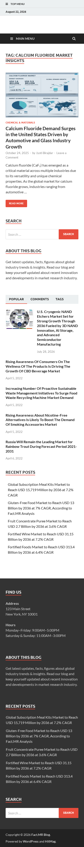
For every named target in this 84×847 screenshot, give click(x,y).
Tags (60, 299)
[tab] (16, 299)
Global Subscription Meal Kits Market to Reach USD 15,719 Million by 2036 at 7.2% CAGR (40, 489)
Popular (16, 299)
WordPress (31, 841)
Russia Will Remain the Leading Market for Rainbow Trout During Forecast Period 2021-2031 (41, 446)
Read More (15, 202)
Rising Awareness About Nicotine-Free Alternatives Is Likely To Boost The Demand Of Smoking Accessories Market (40, 420)
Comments (39, 299)
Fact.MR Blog (40, 835)
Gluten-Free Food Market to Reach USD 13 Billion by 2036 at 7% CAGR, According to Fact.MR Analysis (41, 508)
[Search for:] (42, 234)
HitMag (50, 841)
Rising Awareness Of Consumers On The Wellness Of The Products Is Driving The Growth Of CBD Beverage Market (38, 366)
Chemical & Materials (20, 122)
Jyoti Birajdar (44, 153)
